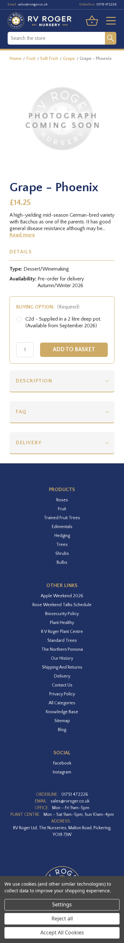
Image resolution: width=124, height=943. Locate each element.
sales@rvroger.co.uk (33, 4)
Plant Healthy (62, 622)
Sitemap (62, 720)
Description (34, 381)
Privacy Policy (62, 694)
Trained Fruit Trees (62, 517)
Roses (62, 500)
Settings (62, 904)
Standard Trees (62, 640)
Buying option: (47, 307)
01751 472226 (106, 4)
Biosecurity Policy (62, 613)
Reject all (62, 918)
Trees (62, 544)
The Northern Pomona (62, 649)
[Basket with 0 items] (92, 20)
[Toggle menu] (108, 21)
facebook (62, 763)
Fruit (62, 508)
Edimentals (62, 526)
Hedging (62, 535)
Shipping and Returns (62, 667)
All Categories (62, 703)
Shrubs (62, 553)
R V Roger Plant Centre (62, 631)
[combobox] (56, 38)
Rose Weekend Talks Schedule (62, 604)
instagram (62, 772)
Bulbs (62, 562)
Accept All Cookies (62, 932)
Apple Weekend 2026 (62, 595)
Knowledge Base (62, 712)
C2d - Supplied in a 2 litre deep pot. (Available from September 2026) (63, 322)
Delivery (29, 443)
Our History (62, 658)
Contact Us (62, 685)
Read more (22, 235)
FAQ (21, 412)
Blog (62, 729)
